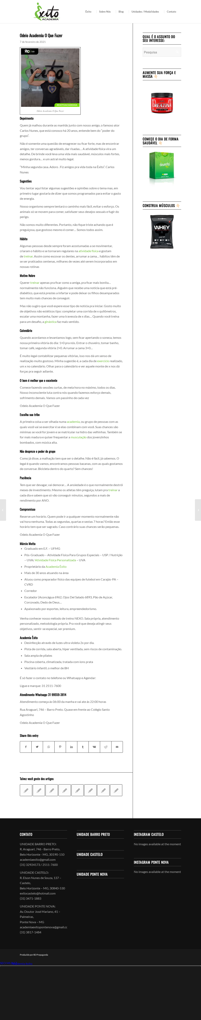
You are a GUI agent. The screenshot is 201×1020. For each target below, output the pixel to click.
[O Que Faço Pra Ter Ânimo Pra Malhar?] (116, 790)
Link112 (5, 963)
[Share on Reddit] (105, 746)
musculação (79, 437)
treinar (28, 256)
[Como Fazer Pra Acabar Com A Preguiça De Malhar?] (90, 790)
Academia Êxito (56, 566)
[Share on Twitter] (37, 746)
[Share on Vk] (94, 746)
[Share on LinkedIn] (71, 746)
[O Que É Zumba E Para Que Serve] (39, 790)
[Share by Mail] (117, 746)
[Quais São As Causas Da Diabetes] (52, 790)
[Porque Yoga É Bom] (77, 790)
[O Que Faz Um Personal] (103, 790)
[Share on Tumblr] (83, 746)
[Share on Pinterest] (60, 746)
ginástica (51, 321)
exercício (103, 361)
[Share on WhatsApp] (48, 746)
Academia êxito (22, 963)
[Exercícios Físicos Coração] (26, 790)
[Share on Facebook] (25, 746)
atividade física (89, 251)
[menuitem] (89, 11)
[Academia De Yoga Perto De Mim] (3, 510)
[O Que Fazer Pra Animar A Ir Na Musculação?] (64, 790)
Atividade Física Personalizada (55, 560)
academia (73, 421)
